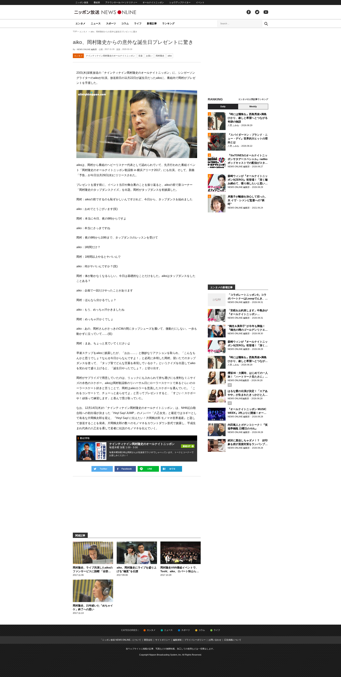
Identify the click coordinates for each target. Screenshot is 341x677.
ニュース (96, 23)
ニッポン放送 (81, 2)
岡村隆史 (160, 56)
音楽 (140, 56)
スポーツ (111, 23)
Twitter (257, 12)
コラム (125, 23)
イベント (200, 2)
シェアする (125, 469)
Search (266, 23)
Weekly (253, 106)
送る (148, 469)
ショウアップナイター (180, 2)
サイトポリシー (162, 640)
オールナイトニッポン (153, 2)
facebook (249, 12)
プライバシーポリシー (195, 640)
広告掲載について (232, 640)
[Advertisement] (238, 63)
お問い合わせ (215, 640)
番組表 (97, 2)
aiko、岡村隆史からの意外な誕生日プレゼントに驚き (133, 42)
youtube (266, 12)
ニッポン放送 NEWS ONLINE (112, 12)
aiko (170, 56)
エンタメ (80, 23)
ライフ (138, 23)
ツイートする (102, 469)
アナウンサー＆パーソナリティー (121, 2)
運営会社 (148, 640)
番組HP (187, 445)
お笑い (149, 56)
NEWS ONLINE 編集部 (87, 49)
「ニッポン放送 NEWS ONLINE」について (120, 640)
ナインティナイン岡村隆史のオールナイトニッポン (110, 56)
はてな (171, 469)
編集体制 (177, 640)
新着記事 (152, 23)
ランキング (168, 23)
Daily (223, 106)
